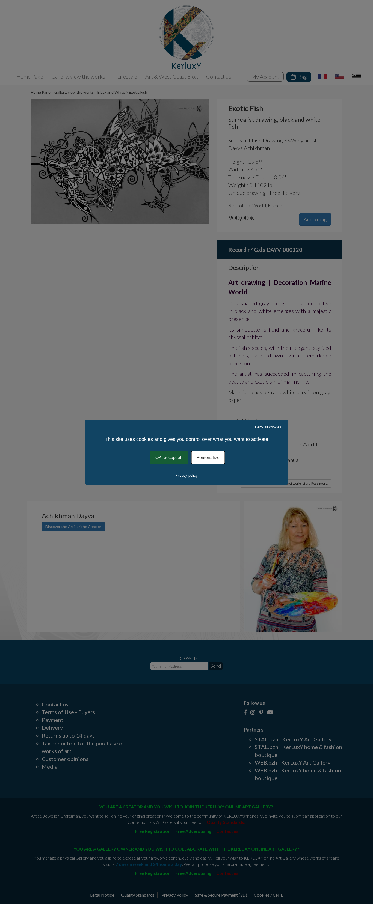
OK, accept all (168, 457)
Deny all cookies (268, 427)
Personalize (208, 457)
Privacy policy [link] (186, 475)
